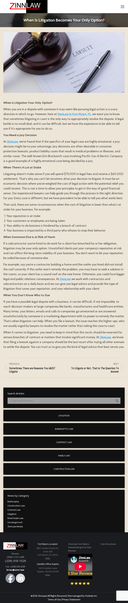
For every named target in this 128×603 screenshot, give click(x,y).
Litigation (12, 513)
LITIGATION (64, 415)
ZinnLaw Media (15, 526)
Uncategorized (15, 522)
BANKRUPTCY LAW (64, 428)
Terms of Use (54, 599)
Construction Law (16, 505)
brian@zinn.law (15, 569)
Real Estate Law (15, 518)
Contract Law (14, 509)
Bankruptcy (13, 501)
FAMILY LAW (64, 455)
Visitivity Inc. (91, 595)
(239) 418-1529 (15, 561)
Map (48, 558)
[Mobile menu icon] (122, 7)
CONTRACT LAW (64, 442)
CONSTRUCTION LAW (64, 468)
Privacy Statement (71, 599)
